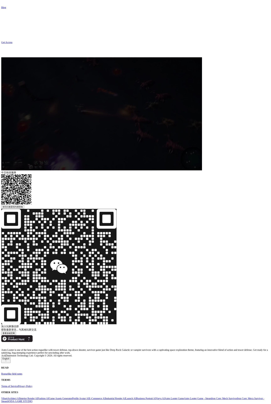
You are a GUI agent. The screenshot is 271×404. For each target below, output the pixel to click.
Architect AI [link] (13, 398)
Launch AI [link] (130, 398)
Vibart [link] (4, 398)
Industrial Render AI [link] (115, 398)
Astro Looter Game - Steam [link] (197, 398)
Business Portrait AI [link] (146, 398)
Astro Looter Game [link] (174, 398)
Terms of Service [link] (9, 386)
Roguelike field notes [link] (11, 373)
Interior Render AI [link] (29, 398)
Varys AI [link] (160, 398)
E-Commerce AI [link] (97, 398)
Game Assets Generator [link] (60, 398)
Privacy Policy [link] (25, 386)
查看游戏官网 (9, 333)
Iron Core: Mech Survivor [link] (224, 398)
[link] (26, 6)
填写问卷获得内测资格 (13, 207)
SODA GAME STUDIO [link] (19, 401)
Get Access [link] (6, 42)
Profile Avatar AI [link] (80, 398)
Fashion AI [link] (43, 398)
